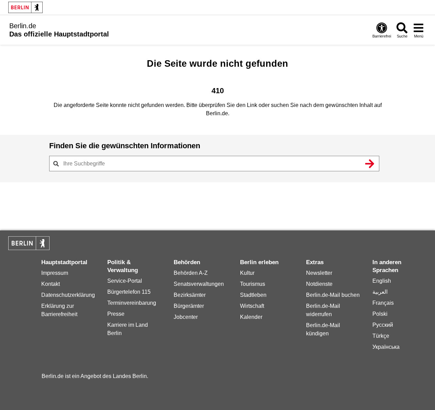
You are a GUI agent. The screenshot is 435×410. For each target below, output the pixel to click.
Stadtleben (253, 295)
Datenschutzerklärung (68, 295)
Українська (386, 347)
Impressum (54, 273)
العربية (380, 292)
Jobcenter (186, 317)
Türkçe (380, 336)
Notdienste (319, 284)
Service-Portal (124, 281)
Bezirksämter (190, 295)
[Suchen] (370, 164)
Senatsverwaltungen (199, 284)
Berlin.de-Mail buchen (333, 295)
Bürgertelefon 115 (129, 292)
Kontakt (50, 284)
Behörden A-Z (191, 273)
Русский (382, 325)
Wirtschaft (252, 306)
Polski (380, 314)
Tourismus (252, 284)
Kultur (247, 273)
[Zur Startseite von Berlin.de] (29, 248)
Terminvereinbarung (131, 303)
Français (383, 303)
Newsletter (319, 273)
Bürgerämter (189, 306)
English (381, 281)
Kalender (251, 317)
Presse (115, 314)
